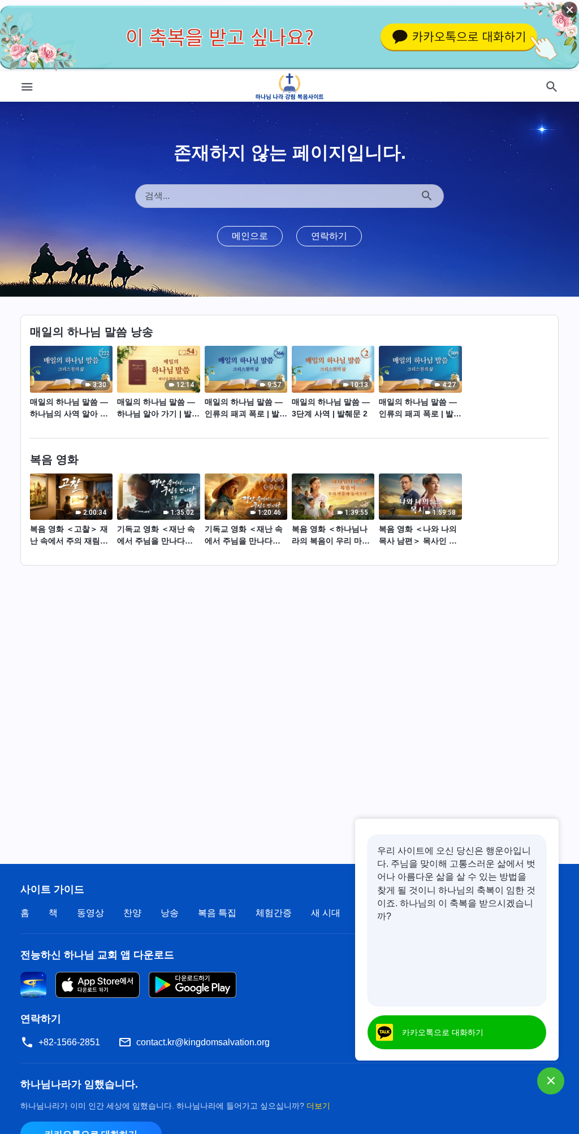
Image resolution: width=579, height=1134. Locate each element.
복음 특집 (217, 913)
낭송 (170, 913)
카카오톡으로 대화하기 (442, 1032)
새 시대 (325, 913)
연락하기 (329, 236)
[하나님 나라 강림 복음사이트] (290, 86)
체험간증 (274, 913)
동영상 (90, 913)
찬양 (132, 913)
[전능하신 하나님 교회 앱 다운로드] (33, 984)
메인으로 (250, 236)
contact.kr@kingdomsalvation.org (203, 1042)
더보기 (318, 1105)
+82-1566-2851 (69, 1042)
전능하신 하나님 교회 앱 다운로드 (97, 955)
